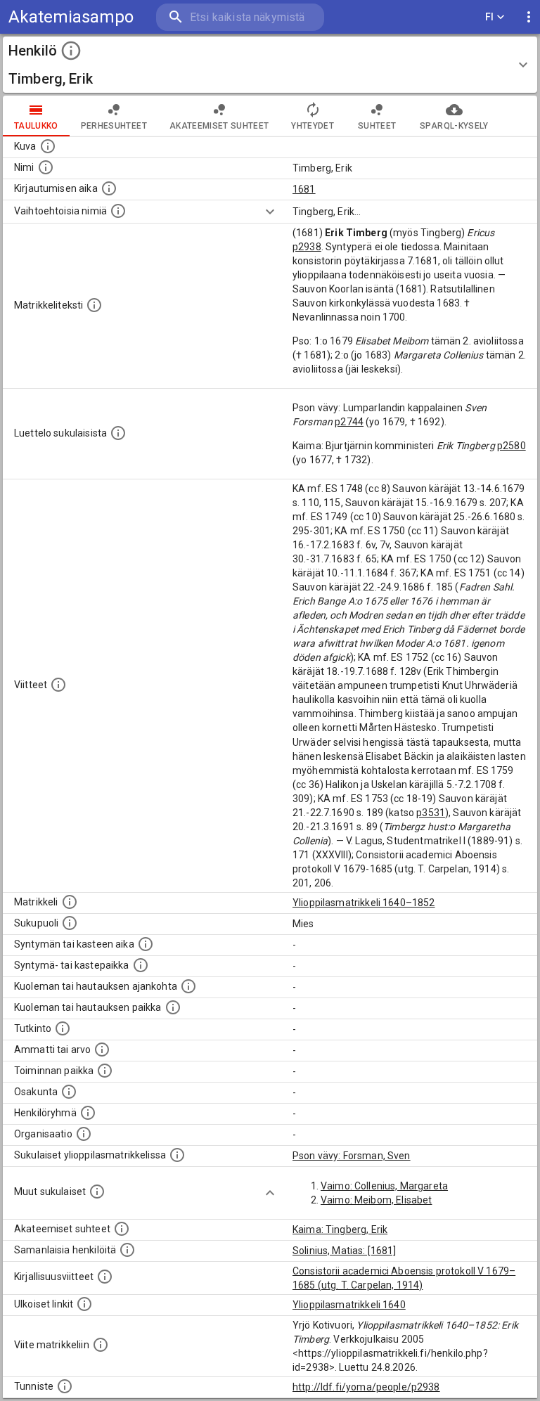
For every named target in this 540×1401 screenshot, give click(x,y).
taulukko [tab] (36, 126)
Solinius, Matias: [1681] (344, 1250)
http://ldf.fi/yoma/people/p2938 (366, 1387)
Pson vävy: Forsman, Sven (351, 1155)
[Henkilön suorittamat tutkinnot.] (62, 1028)
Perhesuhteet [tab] (114, 126)
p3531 (430, 812)
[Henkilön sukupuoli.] (69, 923)
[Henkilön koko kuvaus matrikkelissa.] (94, 305)
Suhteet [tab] (377, 126)
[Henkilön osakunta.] (69, 1091)
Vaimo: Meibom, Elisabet (376, 1200)
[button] (270, 65)
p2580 (511, 445)
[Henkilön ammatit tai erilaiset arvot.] (102, 1049)
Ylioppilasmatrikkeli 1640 (349, 1304)
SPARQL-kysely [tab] (454, 126)
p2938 (306, 246)
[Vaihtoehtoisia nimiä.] (118, 211)
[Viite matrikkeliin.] (100, 1345)
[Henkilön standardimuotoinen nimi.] (45, 167)
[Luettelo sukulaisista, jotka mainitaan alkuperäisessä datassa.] (118, 433)
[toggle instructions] (71, 50)
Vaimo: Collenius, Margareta (384, 1186)
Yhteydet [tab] (312, 126)
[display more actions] (529, 17)
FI (489, 16)
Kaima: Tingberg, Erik (339, 1229)
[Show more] (270, 211)
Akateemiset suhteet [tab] (219, 126)
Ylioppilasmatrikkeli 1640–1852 (363, 902)
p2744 (349, 421)
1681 (304, 189)
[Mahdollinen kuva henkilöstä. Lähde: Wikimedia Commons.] (48, 146)
